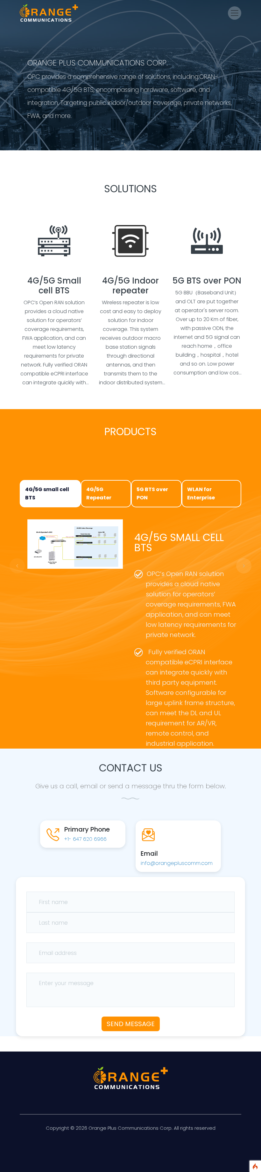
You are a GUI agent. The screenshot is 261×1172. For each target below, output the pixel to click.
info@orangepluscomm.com (177, 863)
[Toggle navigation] (234, 13)
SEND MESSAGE (131, 1023)
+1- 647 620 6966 (85, 839)
